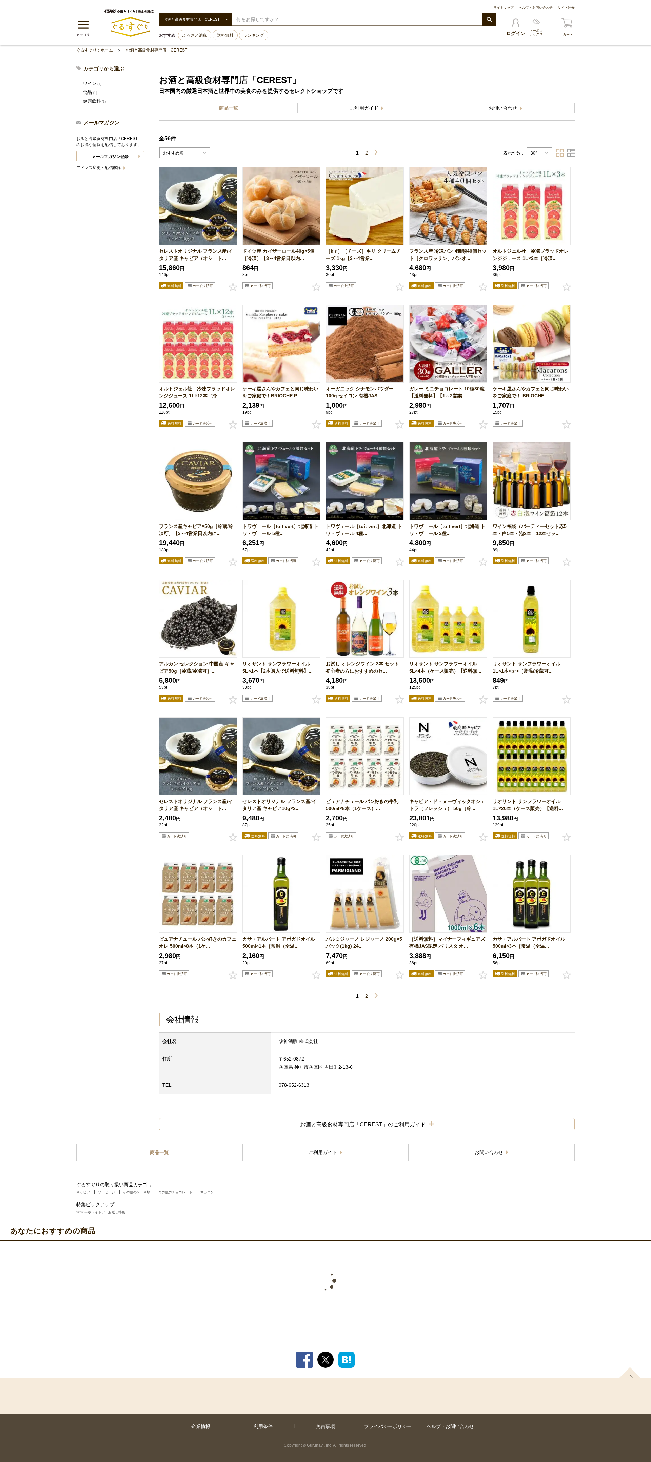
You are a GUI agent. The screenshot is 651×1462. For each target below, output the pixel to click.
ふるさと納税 (194, 35)
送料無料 (225, 35)
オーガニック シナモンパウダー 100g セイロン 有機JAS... (360, 392)
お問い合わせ (503, 108)
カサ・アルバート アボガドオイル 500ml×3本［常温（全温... (529, 942)
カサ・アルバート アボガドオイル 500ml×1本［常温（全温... (278, 942)
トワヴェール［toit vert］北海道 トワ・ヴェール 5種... (280, 529)
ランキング (253, 35)
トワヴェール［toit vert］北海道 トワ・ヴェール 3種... (447, 529)
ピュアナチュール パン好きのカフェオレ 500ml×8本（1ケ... (197, 942)
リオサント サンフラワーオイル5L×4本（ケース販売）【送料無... (445, 667)
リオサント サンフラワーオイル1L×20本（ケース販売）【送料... (528, 805)
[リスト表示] (571, 153)
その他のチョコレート (175, 1192)
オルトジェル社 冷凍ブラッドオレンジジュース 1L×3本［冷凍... (531, 254)
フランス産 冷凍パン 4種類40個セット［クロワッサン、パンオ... (448, 254)
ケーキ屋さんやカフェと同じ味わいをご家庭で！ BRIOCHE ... (531, 392)
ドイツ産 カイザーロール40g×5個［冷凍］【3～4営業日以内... (278, 254)
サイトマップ (503, 7)
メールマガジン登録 (110, 156)
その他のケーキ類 (136, 1192)
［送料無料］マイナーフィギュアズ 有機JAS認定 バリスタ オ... (447, 942)
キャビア (83, 1192)
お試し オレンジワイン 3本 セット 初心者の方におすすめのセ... (362, 667)
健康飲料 (94, 101)
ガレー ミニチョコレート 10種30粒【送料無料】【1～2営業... (447, 392)
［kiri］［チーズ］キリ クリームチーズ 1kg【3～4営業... (363, 254)
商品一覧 (228, 108)
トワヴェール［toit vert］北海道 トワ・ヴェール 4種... (364, 529)
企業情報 (200, 1426)
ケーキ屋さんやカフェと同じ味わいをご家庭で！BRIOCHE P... (280, 392)
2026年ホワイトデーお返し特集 (100, 1212)
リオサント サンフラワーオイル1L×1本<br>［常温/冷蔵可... (526, 667)
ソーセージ (106, 1192)
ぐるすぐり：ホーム (94, 50)
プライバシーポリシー (388, 1426)
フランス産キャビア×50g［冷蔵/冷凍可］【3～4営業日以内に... (196, 529)
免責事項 (325, 1426)
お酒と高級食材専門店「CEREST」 (158, 50)
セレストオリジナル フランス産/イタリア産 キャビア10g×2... (279, 805)
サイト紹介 (566, 7)
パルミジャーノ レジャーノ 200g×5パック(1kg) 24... (364, 942)
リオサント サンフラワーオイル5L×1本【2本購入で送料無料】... (277, 667)
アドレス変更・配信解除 (99, 167)
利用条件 (263, 1426)
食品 (90, 92)
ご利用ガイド (365, 108)
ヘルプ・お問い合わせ (536, 7)
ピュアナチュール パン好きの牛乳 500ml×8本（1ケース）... (362, 805)
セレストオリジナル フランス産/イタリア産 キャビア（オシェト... (196, 254)
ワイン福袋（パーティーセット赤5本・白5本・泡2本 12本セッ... (530, 529)
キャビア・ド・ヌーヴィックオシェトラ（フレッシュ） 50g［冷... (447, 805)
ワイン (92, 83)
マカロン (207, 1192)
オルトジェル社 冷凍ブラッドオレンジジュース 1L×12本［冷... (197, 392)
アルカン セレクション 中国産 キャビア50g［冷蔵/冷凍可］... (196, 667)
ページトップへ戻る (630, 1372)
